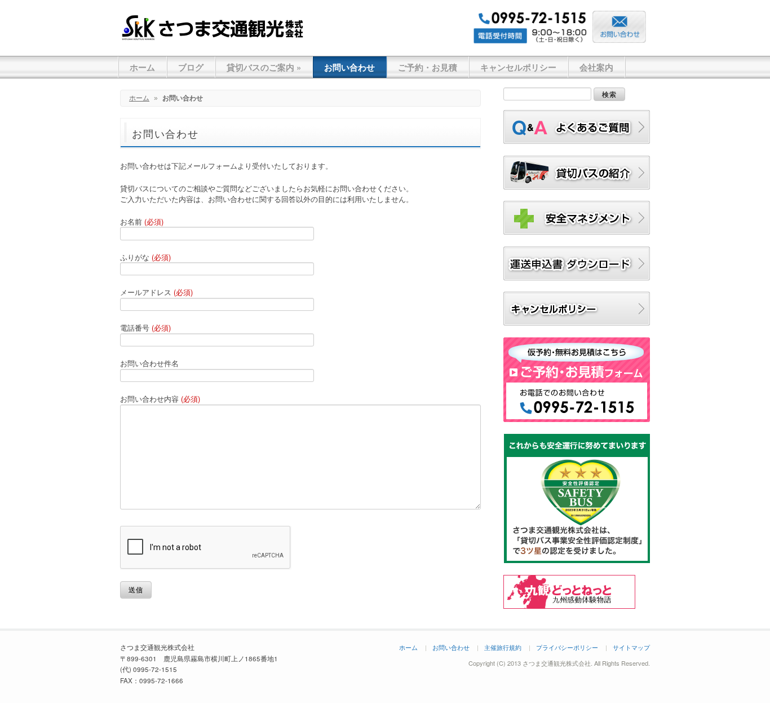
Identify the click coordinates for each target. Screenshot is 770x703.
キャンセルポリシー (518, 67)
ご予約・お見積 (427, 67)
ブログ (190, 67)
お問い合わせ (349, 67)
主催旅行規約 (502, 647)
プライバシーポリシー (567, 647)
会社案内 (596, 67)
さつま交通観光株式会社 (213, 27)
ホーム (142, 67)
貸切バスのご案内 (264, 67)
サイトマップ (631, 647)
